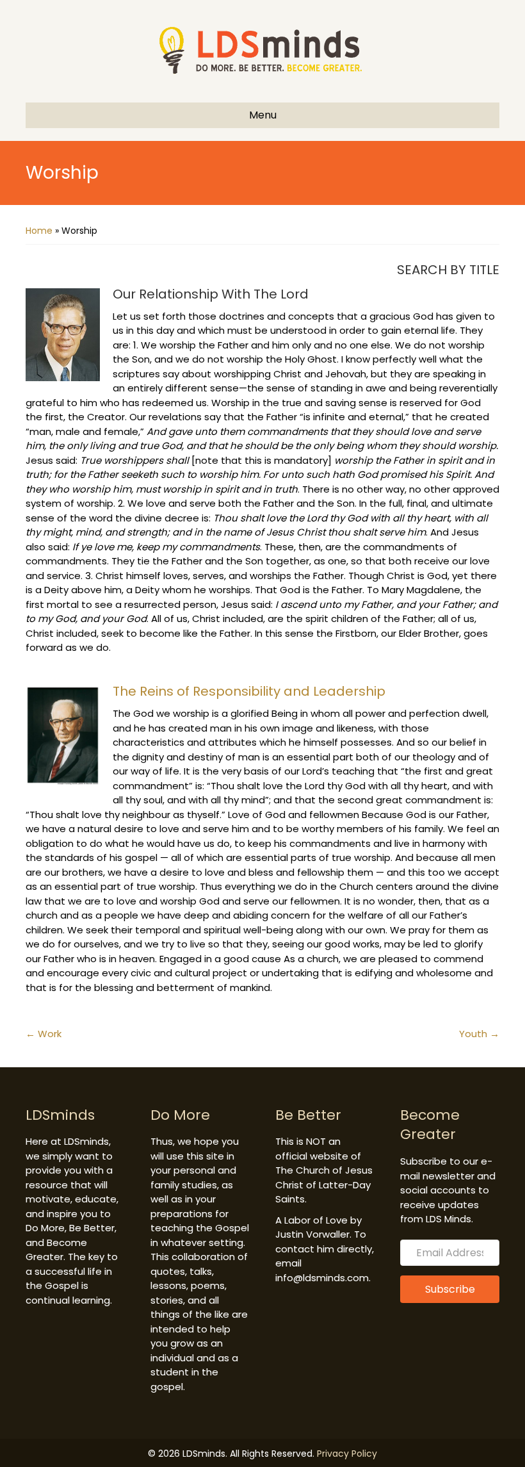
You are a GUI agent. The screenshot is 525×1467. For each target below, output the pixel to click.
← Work (43, 1033)
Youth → (479, 1033)
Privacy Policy (347, 1453)
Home (39, 230)
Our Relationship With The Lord (211, 294)
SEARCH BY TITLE (448, 270)
